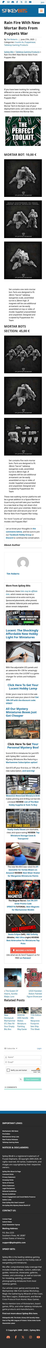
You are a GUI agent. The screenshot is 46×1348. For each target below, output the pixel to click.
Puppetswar (30, 42)
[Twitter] (23, 1337)
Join (42, 2)
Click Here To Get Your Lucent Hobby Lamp (23, 686)
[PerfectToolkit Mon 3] (23, 118)
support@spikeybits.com (14, 1242)
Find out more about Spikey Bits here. (20, 1313)
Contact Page (7, 1219)
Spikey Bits (9, 52)
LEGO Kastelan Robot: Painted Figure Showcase (34, 994)
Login (39, 1048)
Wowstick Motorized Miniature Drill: (23, 795)
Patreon (3, 2)
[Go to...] (41, 10)
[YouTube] (38, 1337)
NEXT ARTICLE (35, 984)
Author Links (6, 1200)
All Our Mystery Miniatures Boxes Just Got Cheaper (21, 712)
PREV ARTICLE (11, 984)
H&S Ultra (20, 937)
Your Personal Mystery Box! (23, 745)
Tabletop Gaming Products (16, 45)
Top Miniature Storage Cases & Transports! (25, 835)
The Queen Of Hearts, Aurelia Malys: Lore (11, 994)
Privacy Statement (8, 1177)
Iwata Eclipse (14, 934)
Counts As (19, 42)
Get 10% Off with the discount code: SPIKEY (22, 700)
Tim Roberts (12, 39)
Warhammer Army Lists (10, 1137)
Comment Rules (8, 1174)
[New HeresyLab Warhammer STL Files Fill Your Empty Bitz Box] (9, 1008)
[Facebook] (16, 1337)
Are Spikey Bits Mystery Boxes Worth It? (16, 1205)
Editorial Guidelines (9, 1191)
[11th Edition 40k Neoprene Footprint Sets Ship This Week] (36, 1008)
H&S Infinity (32, 934)
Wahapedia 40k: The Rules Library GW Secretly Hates (20, 1318)
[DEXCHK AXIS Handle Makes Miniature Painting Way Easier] (23, 1008)
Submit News (7, 1222)
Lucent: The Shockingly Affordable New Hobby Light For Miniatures (22, 633)
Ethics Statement (8, 1186)
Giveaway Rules (7, 1180)
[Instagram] (30, 1337)
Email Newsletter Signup (11, 1225)
